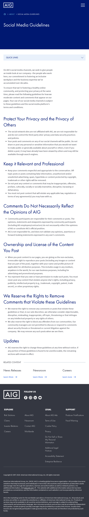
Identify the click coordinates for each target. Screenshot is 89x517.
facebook (25, 397)
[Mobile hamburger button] (83, 5)
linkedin (35, 397)
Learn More (8, 376)
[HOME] (4, 14)
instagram (30, 397)
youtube (40, 397)
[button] (53, 439)
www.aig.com (30, 488)
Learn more (67, 376)
